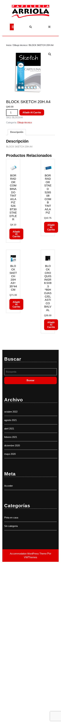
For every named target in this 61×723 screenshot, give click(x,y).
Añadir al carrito (32, 112)
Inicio (8, 45)
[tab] (12, 27)
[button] (50, 54)
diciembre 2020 (12, 445)
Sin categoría (11, 526)
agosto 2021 (10, 420)
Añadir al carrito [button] (16, 234)
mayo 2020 (10, 454)
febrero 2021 (10, 437)
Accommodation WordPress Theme (28, 553)
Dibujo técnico (20, 45)
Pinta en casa (11, 517)
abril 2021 (9, 428)
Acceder (8, 485)
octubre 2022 (11, 411)
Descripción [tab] (16, 132)
